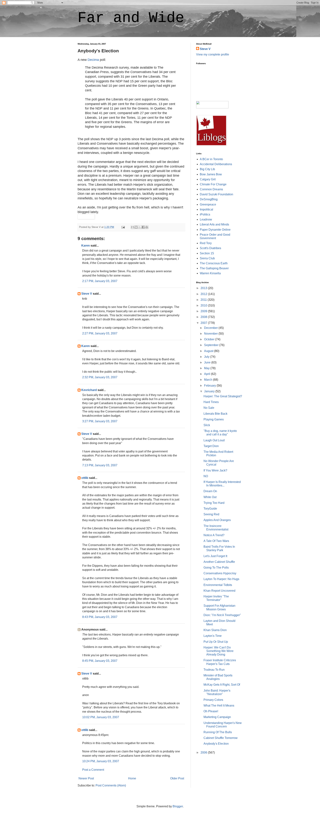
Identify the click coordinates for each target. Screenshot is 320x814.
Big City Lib (207, 169)
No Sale (209, 407)
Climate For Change (213, 184)
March (208, 379)
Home (132, 778)
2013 (204, 288)
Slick (207, 425)
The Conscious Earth (214, 263)
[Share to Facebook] (143, 227)
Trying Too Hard (214, 502)
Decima (93, 60)
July (207, 356)
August (209, 351)
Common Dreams (211, 189)
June (207, 362)
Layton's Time (213, 635)
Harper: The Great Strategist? (223, 396)
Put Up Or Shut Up (216, 641)
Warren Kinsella (210, 273)
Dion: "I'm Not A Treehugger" (222, 615)
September (211, 345)
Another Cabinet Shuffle (219, 561)
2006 (204, 752)
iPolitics (205, 214)
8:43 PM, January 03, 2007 (99, 616)
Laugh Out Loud (214, 440)
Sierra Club (207, 258)
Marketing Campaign (217, 717)
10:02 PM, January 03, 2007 (100, 717)
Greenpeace (208, 204)
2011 (204, 299)
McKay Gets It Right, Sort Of (222, 684)
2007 (204, 322)
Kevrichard (89, 390)
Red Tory (206, 243)
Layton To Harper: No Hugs (221, 579)
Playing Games (214, 419)
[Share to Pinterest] (147, 227)
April (207, 373)
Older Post (177, 778)
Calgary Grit (208, 179)
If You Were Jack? (215, 470)
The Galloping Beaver (214, 268)
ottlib (84, 477)
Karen (85, 245)
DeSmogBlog (209, 199)
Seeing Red (211, 514)
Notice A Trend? (214, 535)
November (211, 333)
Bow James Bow (211, 174)
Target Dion (211, 446)
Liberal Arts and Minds (214, 224)
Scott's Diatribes (210, 248)
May (207, 368)
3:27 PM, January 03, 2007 (99, 421)
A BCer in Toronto (211, 159)
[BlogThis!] (136, 227)
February (210, 385)
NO (206, 476)
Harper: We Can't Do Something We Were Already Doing (219, 651)
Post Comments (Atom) (111, 785)
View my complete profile (212, 54)
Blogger (178, 806)
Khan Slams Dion (215, 630)
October (209, 339)
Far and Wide (131, 18)
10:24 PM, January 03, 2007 (100, 761)
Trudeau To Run (214, 669)
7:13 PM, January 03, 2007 (99, 465)
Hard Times (211, 402)
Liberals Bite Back (215, 413)
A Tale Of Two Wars (216, 540)
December (211, 327)
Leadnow (206, 219)
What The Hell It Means (219, 705)
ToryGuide (210, 508)
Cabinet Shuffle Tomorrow (221, 737)
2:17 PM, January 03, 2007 (99, 281)
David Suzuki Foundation (216, 194)
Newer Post (86, 778)
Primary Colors (213, 699)
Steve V (86, 293)
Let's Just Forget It (215, 556)
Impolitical (206, 209)
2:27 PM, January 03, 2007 (99, 333)
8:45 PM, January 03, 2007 (99, 660)
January (209, 391)
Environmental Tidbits (218, 585)
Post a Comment (93, 769)
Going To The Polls (216, 567)
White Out (210, 497)
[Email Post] (123, 226)
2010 (204, 305)
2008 (204, 316)
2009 (204, 311)
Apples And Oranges (217, 520)
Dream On (210, 491)
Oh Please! (211, 711)
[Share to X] (139, 227)
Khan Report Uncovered (219, 590)
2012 (204, 294)
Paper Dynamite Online (215, 229)
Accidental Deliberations (216, 164)
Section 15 (207, 253)
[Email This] (132, 227)
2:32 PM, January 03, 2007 (99, 377)
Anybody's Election (216, 743)
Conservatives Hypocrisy (220, 573)
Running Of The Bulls (218, 732)
